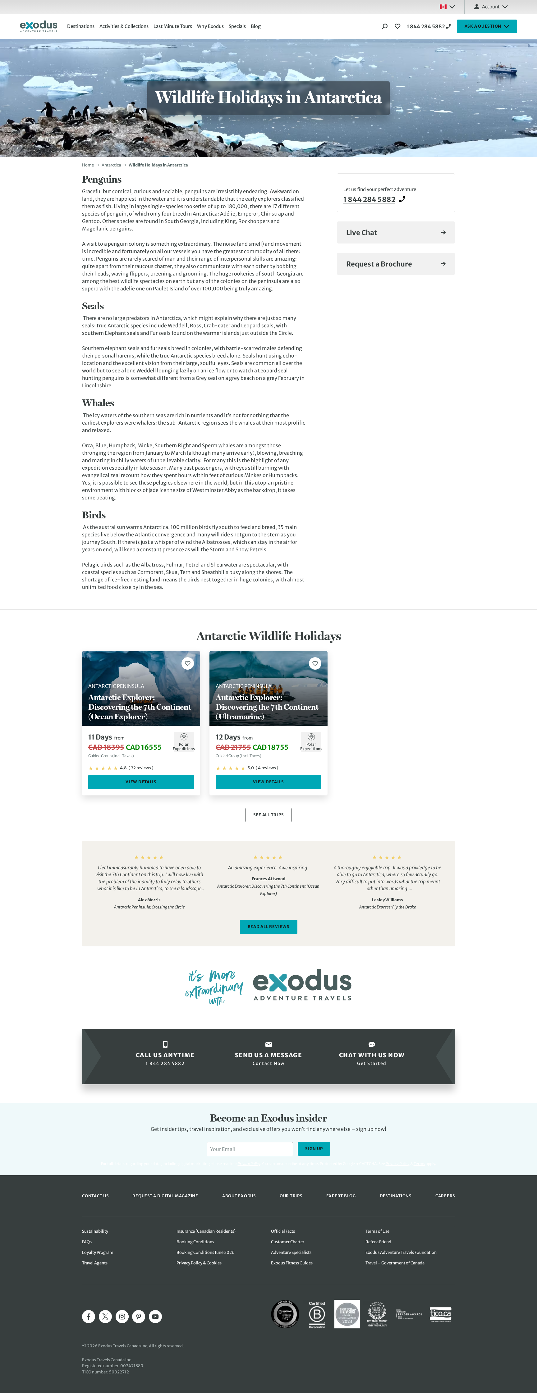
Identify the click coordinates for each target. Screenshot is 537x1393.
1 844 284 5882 (426, 26)
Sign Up (314, 1148)
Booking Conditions (195, 1242)
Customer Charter (287, 1242)
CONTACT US (95, 1196)
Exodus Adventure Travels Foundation (401, 1252)
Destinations (80, 26)
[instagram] (122, 1316)
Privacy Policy (398, 1163)
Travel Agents (95, 1263)
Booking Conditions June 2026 (206, 1252)
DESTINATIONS (395, 1196)
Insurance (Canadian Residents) (206, 1231)
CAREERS (445, 1196)
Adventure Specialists (291, 1252)
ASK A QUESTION (483, 26)
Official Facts (283, 1231)
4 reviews (267, 768)
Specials (237, 26)
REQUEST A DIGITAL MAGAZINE (165, 1196)
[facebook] (88, 1316)
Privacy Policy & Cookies (199, 1263)
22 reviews (141, 768)
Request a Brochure (379, 264)
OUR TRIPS (291, 1196)
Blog (256, 26)
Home (88, 165)
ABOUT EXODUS (239, 1196)
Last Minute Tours (173, 26)
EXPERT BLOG (341, 1196)
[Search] (384, 26)
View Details (141, 782)
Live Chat (361, 232)
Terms (419, 1163)
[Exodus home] (38, 26)
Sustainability (95, 1231)
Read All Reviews (269, 926)
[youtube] (155, 1316)
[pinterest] (138, 1316)
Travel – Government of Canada (395, 1263)
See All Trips (268, 814)
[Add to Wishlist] (187, 663)
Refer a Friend (378, 1242)
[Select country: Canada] (447, 7)
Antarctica (111, 165)
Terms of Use (377, 1231)
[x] (105, 1316)
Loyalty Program (97, 1252)
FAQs (87, 1242)
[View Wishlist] (398, 26)
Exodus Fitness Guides (292, 1263)
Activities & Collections (124, 26)
